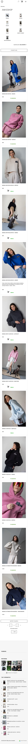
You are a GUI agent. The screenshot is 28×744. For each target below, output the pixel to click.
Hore (15, 631)
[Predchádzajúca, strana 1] (10, 625)
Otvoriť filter (14, 50)
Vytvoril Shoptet (24, 740)
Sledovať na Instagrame (12, 672)
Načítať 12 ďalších (14, 621)
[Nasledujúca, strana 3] (17, 625)
